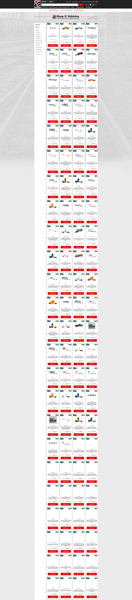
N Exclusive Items (38, 49)
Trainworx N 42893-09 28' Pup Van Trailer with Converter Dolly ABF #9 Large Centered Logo (65, 113)
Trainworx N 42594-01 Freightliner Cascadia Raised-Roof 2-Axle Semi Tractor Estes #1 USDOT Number (53, 333)
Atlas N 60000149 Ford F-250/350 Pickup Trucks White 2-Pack (78, 36)
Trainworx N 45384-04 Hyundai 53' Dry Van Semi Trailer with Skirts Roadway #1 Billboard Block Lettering (66, 138)
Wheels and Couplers (39, 40)
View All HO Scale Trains (53, 10)
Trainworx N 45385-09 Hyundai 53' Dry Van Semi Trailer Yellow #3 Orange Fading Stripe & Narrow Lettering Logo (53, 239)
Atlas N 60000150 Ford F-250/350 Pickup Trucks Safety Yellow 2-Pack (66, 36)
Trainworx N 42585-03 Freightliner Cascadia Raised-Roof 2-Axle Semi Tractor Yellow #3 (52, 213)
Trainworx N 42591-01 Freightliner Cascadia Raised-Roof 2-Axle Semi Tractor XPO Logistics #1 (66, 239)
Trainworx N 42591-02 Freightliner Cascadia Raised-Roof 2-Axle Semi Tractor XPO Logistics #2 (79, 286)
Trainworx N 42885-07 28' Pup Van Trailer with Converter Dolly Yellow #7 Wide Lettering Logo (78, 568)
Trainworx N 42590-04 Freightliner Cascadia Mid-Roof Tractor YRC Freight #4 (65, 333)
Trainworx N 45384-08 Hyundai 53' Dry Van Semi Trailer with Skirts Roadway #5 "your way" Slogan (91, 188)
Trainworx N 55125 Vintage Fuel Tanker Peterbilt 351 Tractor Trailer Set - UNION (79, 498)
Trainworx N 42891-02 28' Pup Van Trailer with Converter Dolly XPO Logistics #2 (91, 163)
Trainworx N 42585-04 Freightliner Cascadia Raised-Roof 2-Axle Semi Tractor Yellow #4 (52, 403)
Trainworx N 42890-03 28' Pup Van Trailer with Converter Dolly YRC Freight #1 (65, 451)
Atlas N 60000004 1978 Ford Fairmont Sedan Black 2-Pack (79, 333)
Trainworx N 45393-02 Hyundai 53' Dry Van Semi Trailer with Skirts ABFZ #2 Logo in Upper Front (53, 88)
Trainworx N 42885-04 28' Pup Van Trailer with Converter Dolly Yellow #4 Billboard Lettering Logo (91, 521)
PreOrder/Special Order (53, 7)
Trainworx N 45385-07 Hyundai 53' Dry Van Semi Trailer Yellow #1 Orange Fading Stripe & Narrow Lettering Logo (66, 163)
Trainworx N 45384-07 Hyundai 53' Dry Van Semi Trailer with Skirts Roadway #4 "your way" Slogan (79, 213)
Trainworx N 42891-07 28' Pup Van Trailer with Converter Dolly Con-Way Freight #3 (65, 521)
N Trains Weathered (39, 51)
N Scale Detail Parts (39, 47)
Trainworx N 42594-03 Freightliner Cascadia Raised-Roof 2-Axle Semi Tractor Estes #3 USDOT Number (65, 188)
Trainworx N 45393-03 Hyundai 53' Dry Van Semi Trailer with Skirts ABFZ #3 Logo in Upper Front (91, 62)
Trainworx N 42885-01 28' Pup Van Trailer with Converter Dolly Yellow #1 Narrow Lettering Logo (52, 590)
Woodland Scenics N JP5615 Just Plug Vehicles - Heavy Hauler (53, 544)
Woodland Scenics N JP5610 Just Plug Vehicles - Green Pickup (66, 590)
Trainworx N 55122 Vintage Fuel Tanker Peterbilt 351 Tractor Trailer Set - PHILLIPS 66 (79, 264)
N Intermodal (38, 34)
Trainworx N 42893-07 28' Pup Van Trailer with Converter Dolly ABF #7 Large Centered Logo (52, 380)
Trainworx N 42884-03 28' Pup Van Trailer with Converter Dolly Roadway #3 (52, 188)
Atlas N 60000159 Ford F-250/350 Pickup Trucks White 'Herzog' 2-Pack (66, 264)
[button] (53, 39)
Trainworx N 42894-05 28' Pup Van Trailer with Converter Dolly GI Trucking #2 (91, 590)
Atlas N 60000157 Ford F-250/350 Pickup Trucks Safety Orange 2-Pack (92, 88)
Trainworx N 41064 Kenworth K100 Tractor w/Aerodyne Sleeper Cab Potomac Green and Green (53, 475)
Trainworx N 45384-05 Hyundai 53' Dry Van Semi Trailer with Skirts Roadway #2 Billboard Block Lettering (66, 213)
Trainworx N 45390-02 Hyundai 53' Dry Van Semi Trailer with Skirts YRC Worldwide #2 (65, 88)
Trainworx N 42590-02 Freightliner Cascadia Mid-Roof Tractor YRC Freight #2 (52, 498)
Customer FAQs (74, 1)
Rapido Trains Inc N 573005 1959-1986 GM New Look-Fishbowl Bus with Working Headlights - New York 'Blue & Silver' (92, 404)
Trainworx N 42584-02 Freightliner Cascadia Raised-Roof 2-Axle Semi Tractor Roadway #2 (79, 403)
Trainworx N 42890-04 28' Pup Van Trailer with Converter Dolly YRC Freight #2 (78, 380)
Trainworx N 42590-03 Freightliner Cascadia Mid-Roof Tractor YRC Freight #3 (78, 357)
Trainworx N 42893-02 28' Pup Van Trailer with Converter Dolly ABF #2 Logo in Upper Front (65, 286)
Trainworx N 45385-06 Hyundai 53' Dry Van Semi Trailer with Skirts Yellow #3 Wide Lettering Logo (53, 163)
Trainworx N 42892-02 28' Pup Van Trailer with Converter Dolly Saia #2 (65, 475)
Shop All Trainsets (44, 7)
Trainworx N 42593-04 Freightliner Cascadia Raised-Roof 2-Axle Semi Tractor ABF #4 (78, 590)
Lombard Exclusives (80, 7)
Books (72, 7)
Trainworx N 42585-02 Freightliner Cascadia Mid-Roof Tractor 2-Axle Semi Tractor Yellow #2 (52, 310)
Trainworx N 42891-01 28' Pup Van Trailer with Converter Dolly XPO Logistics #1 (78, 88)
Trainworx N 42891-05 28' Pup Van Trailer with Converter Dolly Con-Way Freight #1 (78, 163)
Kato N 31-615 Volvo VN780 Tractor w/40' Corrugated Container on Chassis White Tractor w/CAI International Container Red (79, 63)
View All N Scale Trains (79, 10)
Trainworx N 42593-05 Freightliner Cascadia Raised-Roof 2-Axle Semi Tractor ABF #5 (52, 264)
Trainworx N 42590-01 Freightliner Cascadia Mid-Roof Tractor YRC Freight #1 (65, 403)
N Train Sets (38, 30)
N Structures (38, 43)
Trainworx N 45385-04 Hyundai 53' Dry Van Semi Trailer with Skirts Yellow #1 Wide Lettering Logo (78, 138)
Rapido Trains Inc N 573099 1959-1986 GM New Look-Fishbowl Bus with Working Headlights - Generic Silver (53, 451)
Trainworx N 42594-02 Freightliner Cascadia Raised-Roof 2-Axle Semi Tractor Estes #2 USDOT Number (78, 427)
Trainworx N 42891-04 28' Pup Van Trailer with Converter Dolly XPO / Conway (78, 113)
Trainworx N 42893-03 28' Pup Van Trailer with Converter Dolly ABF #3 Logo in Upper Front (52, 568)
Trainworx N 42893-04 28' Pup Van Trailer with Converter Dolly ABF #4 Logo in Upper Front (52, 521)
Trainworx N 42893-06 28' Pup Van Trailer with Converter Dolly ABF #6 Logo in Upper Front (78, 310)
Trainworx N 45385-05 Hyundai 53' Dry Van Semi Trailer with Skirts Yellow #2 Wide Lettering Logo (91, 357)
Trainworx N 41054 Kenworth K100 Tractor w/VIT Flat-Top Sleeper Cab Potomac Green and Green (91, 333)
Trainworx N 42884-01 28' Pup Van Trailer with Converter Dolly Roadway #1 (65, 62)
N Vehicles (37, 45)
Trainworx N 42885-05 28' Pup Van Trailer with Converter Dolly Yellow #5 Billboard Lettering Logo (91, 451)
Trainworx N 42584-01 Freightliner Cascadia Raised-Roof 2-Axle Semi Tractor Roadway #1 (92, 138)
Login (79, 1)
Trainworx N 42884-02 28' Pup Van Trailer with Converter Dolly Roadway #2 (52, 62)
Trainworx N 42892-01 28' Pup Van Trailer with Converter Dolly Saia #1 (65, 380)
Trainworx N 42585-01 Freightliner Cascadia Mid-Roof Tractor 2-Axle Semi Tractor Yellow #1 (91, 286)
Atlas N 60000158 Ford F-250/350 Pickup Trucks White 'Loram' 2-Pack (66, 498)
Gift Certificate (89, 7)
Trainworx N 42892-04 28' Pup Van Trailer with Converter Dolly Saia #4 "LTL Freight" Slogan (91, 310)
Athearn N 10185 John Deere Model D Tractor (53, 36)
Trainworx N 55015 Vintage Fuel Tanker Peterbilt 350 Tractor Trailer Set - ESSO (91, 498)
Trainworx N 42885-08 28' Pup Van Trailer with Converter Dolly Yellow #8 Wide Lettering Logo (78, 451)
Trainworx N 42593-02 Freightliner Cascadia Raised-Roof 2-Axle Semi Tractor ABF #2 (91, 428)
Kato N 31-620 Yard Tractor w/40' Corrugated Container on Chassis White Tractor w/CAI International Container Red (78, 544)
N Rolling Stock (38, 36)
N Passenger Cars (38, 38)
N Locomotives (38, 32)
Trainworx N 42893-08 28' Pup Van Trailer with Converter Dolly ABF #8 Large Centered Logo (52, 138)
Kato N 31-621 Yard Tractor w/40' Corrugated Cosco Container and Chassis (78, 239)
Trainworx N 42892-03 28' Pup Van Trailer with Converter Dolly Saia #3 (65, 568)
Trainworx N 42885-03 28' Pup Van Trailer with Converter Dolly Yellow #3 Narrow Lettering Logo (78, 521)
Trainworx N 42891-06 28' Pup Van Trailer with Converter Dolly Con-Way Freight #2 (91, 239)
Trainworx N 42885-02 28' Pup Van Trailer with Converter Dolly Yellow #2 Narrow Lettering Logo (91, 568)
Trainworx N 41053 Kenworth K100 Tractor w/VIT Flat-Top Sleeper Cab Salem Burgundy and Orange (66, 544)
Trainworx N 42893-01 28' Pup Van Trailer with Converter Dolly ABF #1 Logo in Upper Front (52, 357)
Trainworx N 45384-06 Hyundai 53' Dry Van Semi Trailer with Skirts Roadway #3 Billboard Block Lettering (65, 310)
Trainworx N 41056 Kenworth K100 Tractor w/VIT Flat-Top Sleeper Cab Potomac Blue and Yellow (53, 427)
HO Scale (44, 1)
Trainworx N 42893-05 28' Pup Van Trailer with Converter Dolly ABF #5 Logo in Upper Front (91, 544)
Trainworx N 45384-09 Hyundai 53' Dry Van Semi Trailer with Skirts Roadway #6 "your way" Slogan (53, 113)
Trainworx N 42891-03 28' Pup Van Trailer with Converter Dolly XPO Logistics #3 (91, 213)
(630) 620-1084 (68, 1)
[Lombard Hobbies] (37, 4)
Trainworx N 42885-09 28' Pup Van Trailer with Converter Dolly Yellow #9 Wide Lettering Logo (78, 475)
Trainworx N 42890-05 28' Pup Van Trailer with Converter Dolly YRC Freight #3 (91, 380)
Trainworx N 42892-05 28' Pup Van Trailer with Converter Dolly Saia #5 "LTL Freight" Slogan (52, 286)
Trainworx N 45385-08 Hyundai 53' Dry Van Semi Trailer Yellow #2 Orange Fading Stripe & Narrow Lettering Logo (65, 427)
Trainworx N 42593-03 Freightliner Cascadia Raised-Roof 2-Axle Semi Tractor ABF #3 (91, 475)
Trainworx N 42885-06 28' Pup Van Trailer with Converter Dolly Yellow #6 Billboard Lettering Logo (65, 357)
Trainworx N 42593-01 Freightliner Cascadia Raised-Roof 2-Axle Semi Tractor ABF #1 (78, 188)
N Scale (51, 1)
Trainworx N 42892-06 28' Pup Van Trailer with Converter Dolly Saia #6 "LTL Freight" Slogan (91, 264)
